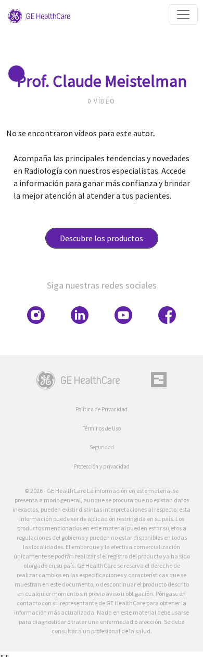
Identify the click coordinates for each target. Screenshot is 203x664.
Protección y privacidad (101, 466)
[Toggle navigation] (183, 14)
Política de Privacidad (101, 409)
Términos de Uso (102, 428)
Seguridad (102, 447)
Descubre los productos (101, 238)
